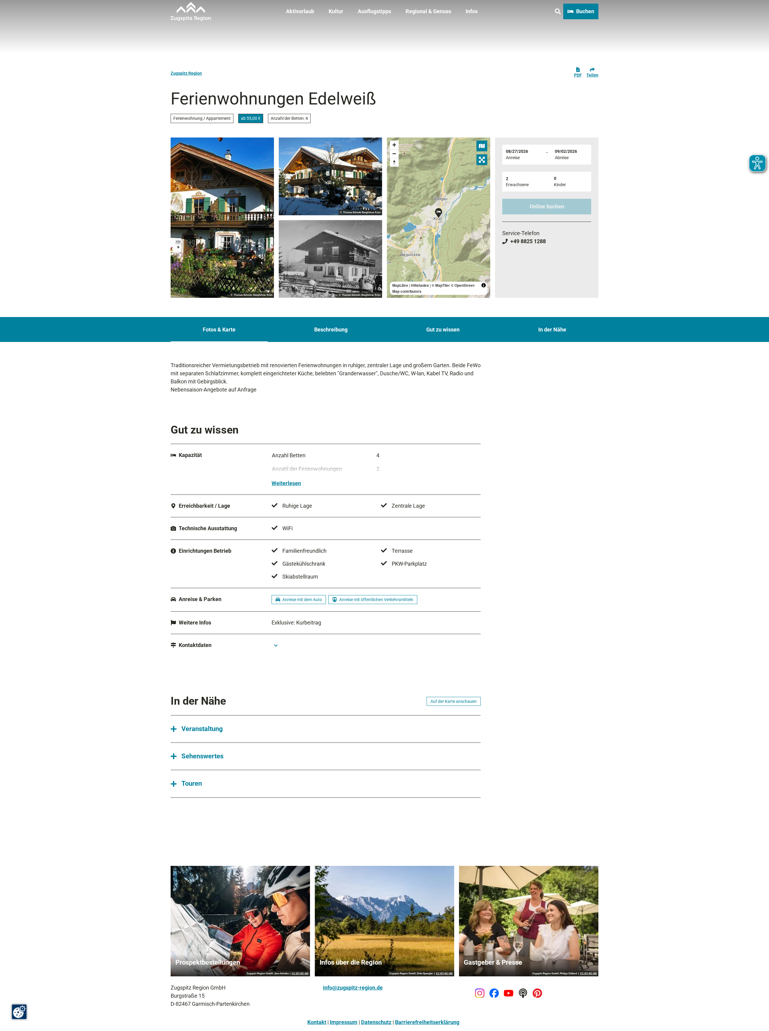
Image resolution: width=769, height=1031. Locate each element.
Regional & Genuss (428, 11)
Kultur (336, 11)
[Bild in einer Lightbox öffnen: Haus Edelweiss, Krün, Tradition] (330, 259)
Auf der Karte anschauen (453, 701)
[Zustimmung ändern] (19, 1012)
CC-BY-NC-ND (300, 973)
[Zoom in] (394, 145)
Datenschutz (376, 1022)
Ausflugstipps (374, 11)
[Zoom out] (394, 153)
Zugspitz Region (186, 73)
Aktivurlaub (300, 11)
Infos (472, 11)
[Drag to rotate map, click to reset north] (394, 162)
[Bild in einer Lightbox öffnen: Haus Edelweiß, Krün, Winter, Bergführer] (330, 176)
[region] (438, 218)
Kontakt (316, 1022)
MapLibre (400, 285)
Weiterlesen (286, 483)
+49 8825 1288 (528, 241)
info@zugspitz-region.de (353, 987)
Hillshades (420, 285)
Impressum (343, 1022)
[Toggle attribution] (483, 285)
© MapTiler (441, 285)
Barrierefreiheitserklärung (427, 1022)
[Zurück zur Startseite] (191, 11)
